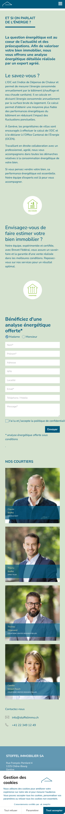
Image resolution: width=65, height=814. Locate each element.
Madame (14, 337)
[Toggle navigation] (60, 4)
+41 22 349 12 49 (24, 725)
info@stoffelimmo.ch (25, 717)
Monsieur (31, 337)
